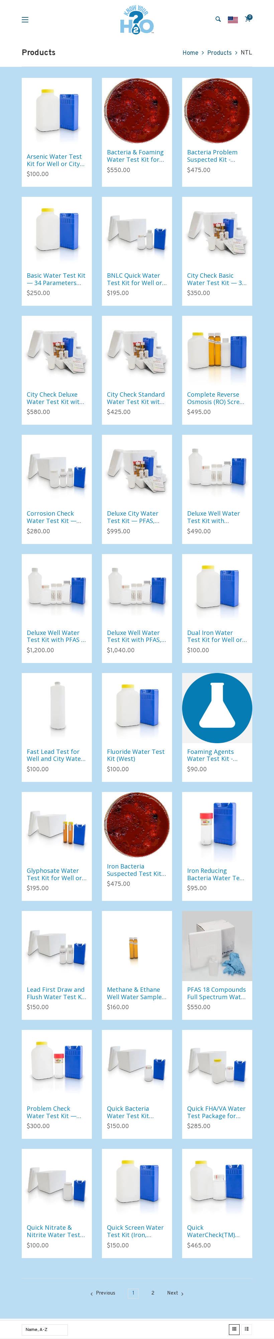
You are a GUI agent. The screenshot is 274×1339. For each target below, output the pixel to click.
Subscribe (31, 683)
